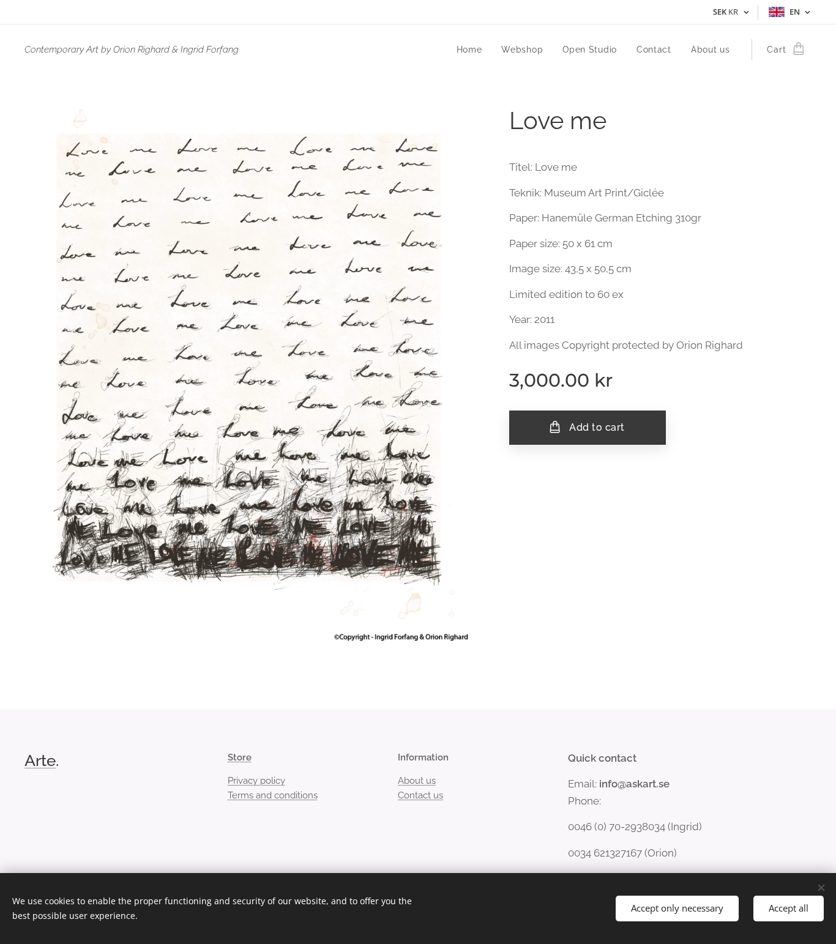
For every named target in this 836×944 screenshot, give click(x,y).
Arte (40, 760)
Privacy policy (256, 780)
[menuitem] (472, 49)
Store (240, 757)
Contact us (420, 795)
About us (417, 780)
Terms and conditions (273, 795)
